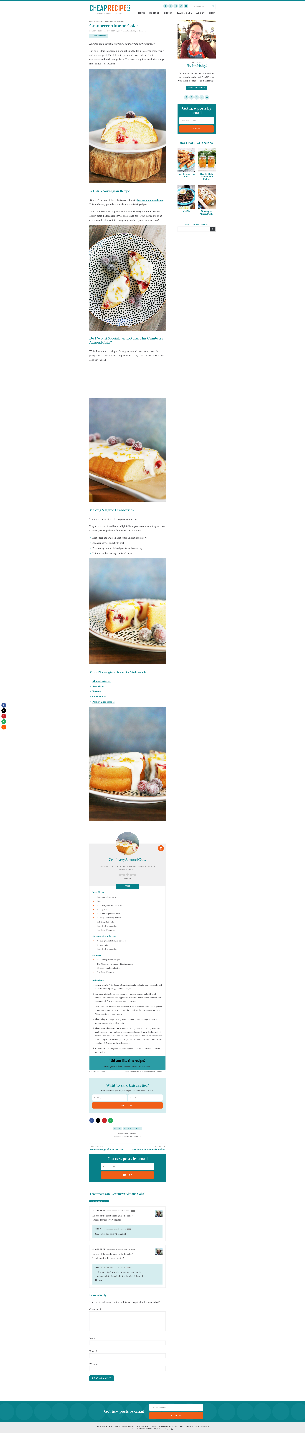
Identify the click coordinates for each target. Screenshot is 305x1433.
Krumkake (98, 686)
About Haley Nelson (131, 1426)
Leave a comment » (99, 1201)
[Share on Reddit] (3, 727)
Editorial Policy (202, 1426)
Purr (172, 1429)
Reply (132, 1211)
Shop (212, 13)
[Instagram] (175, 6)
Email (93, 1351)
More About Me (196, 88)
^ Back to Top (101, 1426)
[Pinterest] (170, 6)
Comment (95, 1309)
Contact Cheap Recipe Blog (161, 1426)
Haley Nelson (97, 31)
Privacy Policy (186, 1426)
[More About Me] (197, 39)
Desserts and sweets (132, 1128)
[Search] (213, 229)
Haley (98, 1229)
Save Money (184, 13)
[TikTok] (181, 6)
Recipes (154, 13)
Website (93, 1364)
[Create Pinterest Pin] (161, 848)
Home (141, 13)
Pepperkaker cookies (103, 702)
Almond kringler (101, 681)
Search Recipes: (196, 225)
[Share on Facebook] (91, 1120)
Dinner (168, 13)
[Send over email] (110, 1120)
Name (93, 1338)
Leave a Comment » (132, 1136)
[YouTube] (186, 6)
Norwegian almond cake (150, 200)
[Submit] (213, 6)
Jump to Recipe (99, 36)
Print (127, 886)
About (200, 13)
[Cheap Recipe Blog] (109, 9)
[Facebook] (165, 6)
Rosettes (96, 691)
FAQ (176, 1426)
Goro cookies (99, 696)
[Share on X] (98, 1120)
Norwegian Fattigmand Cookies (148, 1148)
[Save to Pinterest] (104, 1120)
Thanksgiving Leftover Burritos (107, 1148)
